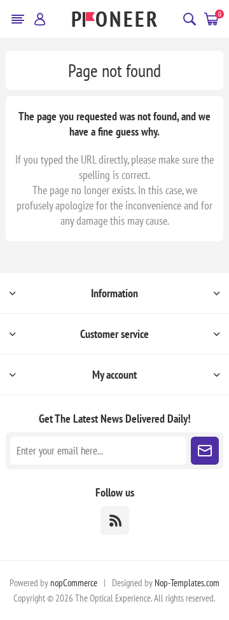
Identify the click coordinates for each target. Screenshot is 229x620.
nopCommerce (73, 583)
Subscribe (205, 451)
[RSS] (115, 520)
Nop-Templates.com (187, 583)
